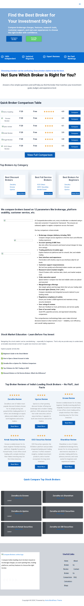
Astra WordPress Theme (53, 600)
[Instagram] (15, 580)
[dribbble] (13, 580)
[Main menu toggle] (80, 4)
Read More (48, 193)
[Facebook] (4, 580)
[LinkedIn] (10, 580)
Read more (19, 498)
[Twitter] (7, 580)
